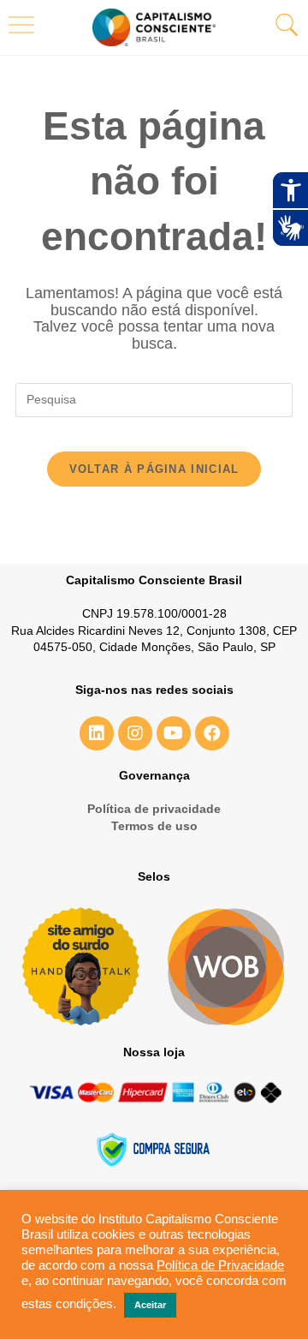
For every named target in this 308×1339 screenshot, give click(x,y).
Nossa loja (154, 1052)
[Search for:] (154, 398)
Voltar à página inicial (154, 469)
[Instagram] (135, 733)
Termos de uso (154, 826)
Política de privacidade (154, 809)
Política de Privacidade (220, 1265)
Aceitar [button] (150, 1305)
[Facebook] (212, 733)
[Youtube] (174, 733)
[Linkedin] (97, 733)
